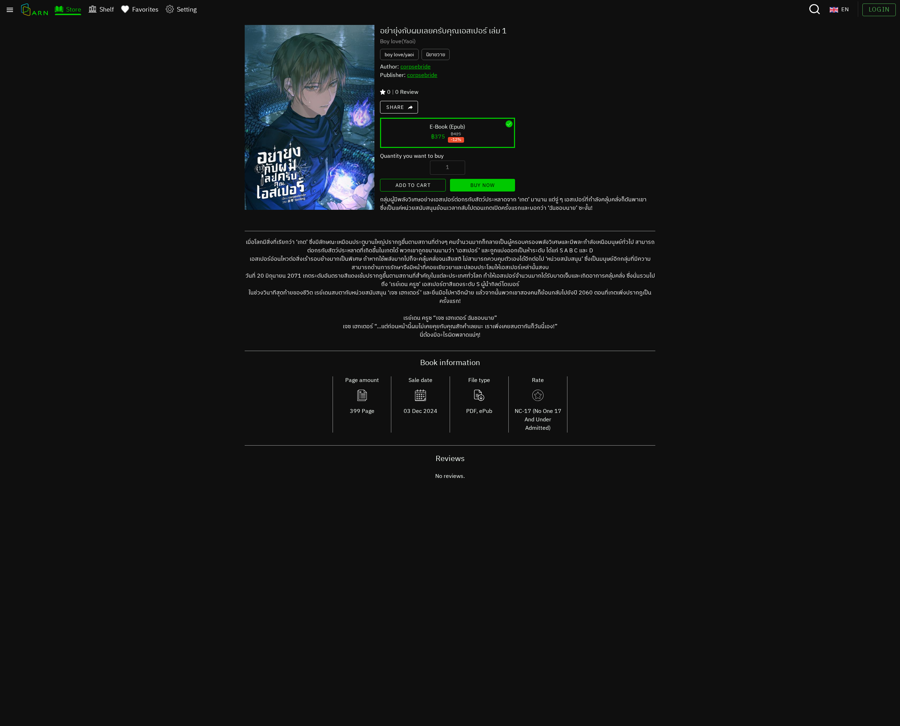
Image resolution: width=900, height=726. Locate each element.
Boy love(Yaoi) (398, 42)
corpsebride (415, 67)
